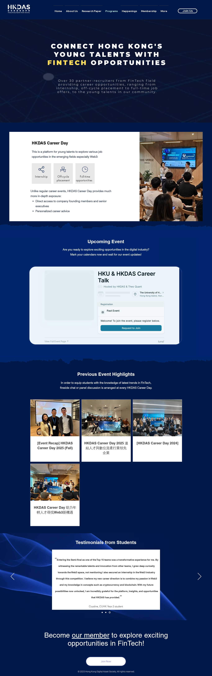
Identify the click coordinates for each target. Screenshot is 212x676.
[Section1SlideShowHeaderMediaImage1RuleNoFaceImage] (102, 612)
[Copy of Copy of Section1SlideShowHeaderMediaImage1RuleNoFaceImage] (110, 612)
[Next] (199, 576)
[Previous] (12, 576)
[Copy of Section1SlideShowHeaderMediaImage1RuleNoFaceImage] (106, 612)
